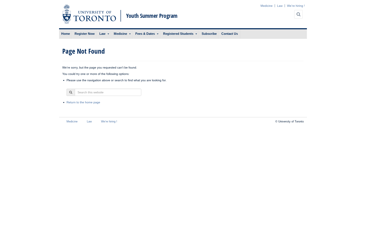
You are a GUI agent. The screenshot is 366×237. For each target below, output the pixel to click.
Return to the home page (83, 102)
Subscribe (209, 33)
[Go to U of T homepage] (89, 14)
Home (65, 33)
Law (280, 5)
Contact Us (229, 33)
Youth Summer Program (151, 16)
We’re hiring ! (296, 5)
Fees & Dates (145, 33)
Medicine (267, 5)
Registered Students (178, 33)
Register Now (85, 33)
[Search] (298, 14)
